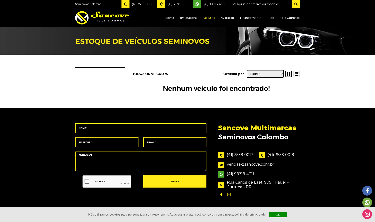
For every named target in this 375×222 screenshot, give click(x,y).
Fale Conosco (290, 18)
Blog (270, 18)
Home (169, 18)
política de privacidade (250, 214)
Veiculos (209, 18)
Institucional (188, 18)
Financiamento (251, 18)
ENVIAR (175, 181)
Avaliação (227, 18)
